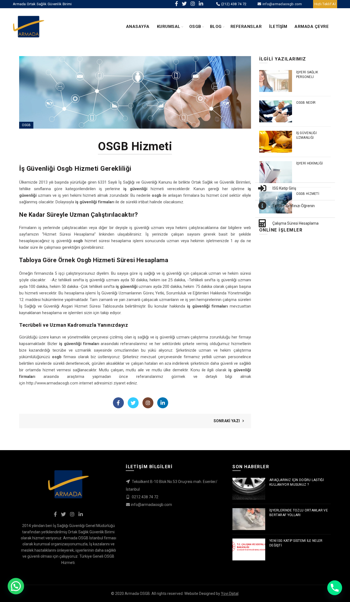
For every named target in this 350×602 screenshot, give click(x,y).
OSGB (195, 26)
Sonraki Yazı (227, 421)
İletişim (278, 26)
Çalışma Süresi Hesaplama (295, 223)
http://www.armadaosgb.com (52, 383)
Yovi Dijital (229, 593)
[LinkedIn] (162, 402)
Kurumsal (168, 26)
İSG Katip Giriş (284, 188)
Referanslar (246, 26)
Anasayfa (138, 26)
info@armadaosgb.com (282, 4)
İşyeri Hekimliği (309, 163)
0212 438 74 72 (144, 497)
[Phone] (334, 587)
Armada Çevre (311, 26)
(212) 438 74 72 (233, 4)
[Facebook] (118, 402)
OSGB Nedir (306, 103)
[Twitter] (133, 402)
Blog (216, 26)
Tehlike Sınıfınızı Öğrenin (293, 206)
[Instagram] (147, 402)
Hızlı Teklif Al (325, 4)
